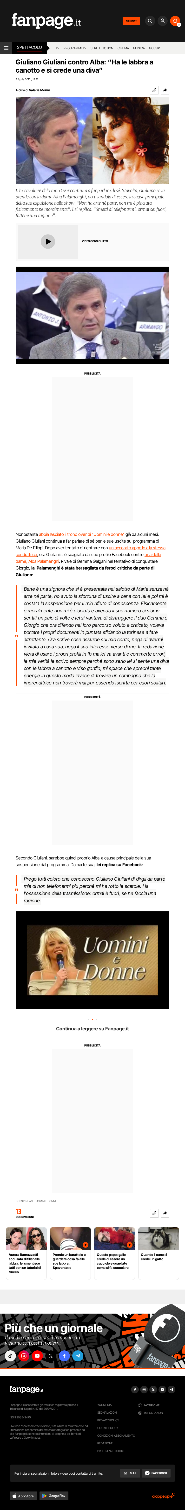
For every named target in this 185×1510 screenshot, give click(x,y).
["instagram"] (23, 1355)
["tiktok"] (10, 1355)
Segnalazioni (107, 1412)
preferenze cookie (111, 1451)
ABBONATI (131, 20)
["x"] (50, 1355)
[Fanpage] (26, 1389)
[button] (165, 90)
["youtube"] (37, 1355)
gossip (154, 48)
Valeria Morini (39, 90)
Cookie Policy (107, 1428)
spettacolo (29, 47)
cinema (123, 48)
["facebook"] (64, 1355)
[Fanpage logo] (40, 21)
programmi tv (75, 48)
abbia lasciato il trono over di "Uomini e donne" (82, 534)
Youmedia (104, 1405)
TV (57, 48)
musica (139, 48)
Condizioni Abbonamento (116, 1435)
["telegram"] (77, 1355)
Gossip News (24, 1201)
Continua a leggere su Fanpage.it (92, 1029)
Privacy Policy (108, 1420)
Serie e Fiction (102, 48)
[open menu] (6, 48)
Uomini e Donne (46, 1201)
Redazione (105, 1443)
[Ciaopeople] (163, 1497)
